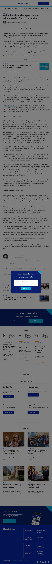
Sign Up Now (26, 288)
